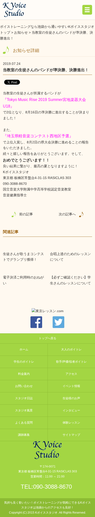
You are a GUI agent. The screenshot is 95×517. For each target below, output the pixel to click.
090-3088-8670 (52, 486)
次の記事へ (67, 214)
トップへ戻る (47, 338)
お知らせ (21, 32)
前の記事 (26, 214)
